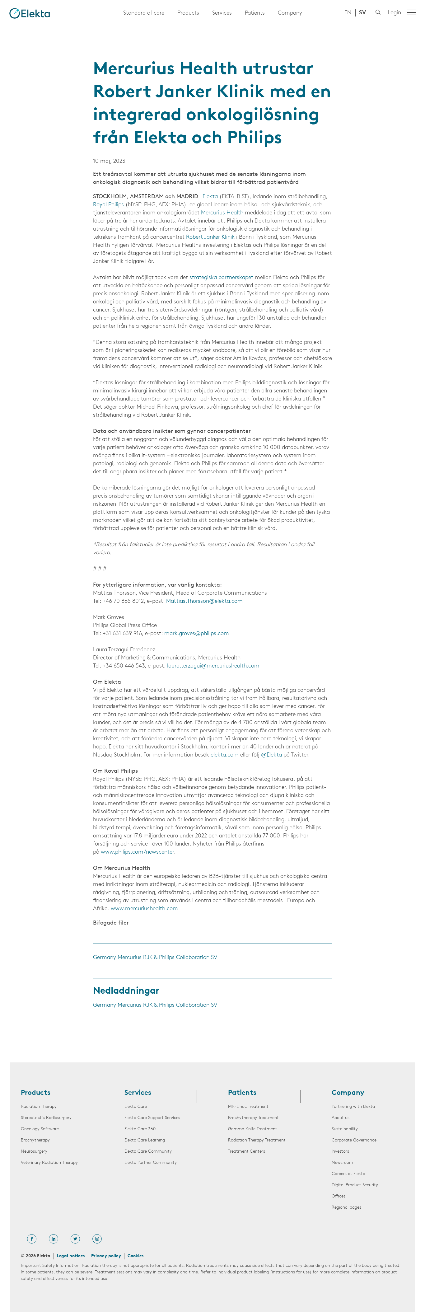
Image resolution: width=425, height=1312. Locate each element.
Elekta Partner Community (150, 1162)
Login (394, 13)
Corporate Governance (354, 1140)
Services (222, 13)
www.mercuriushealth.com (144, 909)
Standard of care (143, 13)
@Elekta (271, 755)
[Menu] (411, 12)
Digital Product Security (355, 1185)
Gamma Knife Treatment (252, 1129)
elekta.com (225, 755)
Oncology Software (40, 1129)
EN (348, 13)
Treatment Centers (246, 1151)
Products (188, 13)
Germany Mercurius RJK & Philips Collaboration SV (155, 958)
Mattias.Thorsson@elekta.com (204, 601)
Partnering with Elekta (353, 1106)
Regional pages (346, 1207)
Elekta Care (135, 1106)
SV (362, 13)
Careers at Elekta (348, 1174)
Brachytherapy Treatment (253, 1118)
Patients (255, 13)
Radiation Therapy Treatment (257, 1140)
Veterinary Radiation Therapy (49, 1162)
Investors (340, 1151)
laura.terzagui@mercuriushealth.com (213, 666)
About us (340, 1118)
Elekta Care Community (148, 1151)
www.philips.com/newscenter (137, 852)
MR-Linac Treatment (248, 1106)
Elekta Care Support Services (152, 1118)
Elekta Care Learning (144, 1140)
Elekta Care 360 (140, 1129)
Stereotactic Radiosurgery (46, 1118)
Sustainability (345, 1129)
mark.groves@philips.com (196, 634)
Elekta (210, 197)
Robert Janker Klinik (210, 237)
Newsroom (342, 1162)
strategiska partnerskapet (221, 278)
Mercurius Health (222, 213)
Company (290, 13)
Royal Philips (108, 205)
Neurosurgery (34, 1151)
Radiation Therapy (39, 1106)
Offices (338, 1196)
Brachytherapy (35, 1140)
